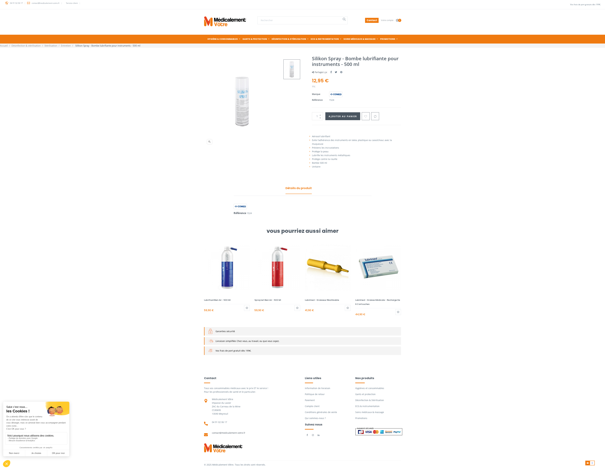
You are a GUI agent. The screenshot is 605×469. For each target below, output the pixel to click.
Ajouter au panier (343, 116)
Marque (316, 94)
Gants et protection (365, 394)
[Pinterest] (341, 72)
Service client (72, 3)
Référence (317, 99)
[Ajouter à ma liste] (366, 116)
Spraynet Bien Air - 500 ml (267, 300)
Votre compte (387, 20)
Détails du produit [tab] (298, 188)
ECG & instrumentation (367, 406)
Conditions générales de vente (321, 412)
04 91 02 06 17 (16, 3)
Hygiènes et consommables (369, 388)
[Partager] (331, 72)
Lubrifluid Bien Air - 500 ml (217, 300)
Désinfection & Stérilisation (369, 400)
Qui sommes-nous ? (315, 418)
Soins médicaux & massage (369, 412)
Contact (372, 20)
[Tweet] (336, 72)
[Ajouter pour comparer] (375, 116)
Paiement (310, 400)
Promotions (361, 418)
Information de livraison (317, 388)
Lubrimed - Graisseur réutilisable (322, 300)
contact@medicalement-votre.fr (46, 3)
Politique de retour (315, 394)
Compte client (312, 406)
